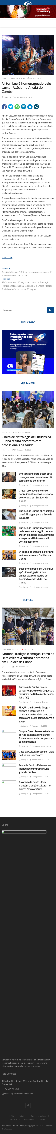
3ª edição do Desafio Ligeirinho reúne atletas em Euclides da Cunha (36, 555)
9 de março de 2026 (39, 726)
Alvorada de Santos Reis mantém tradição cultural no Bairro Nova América (35, 785)
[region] (28, 352)
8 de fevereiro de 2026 (40, 760)
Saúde (28, 433)
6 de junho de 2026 (21, 667)
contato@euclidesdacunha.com (18, 1093)
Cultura (19, 649)
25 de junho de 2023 (23, 97)
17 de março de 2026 (39, 702)
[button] (28, 11)
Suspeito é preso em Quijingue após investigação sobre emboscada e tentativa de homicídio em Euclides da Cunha (36, 575)
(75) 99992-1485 (11, 1089)
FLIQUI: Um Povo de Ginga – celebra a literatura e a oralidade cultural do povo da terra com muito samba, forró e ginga (36, 714)
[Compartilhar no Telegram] (30, 106)
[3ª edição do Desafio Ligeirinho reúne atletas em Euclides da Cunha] (9, 555)
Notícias (22, 1116)
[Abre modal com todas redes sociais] (36, 106)
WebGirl (43, 1119)
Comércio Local (28, 1119)
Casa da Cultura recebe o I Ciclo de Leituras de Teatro (36, 753)
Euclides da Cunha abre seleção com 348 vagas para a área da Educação (36, 514)
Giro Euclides (17, 433)
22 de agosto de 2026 (39, 587)
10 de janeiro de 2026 (40, 794)
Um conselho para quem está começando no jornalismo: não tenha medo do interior (36, 477)
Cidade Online (8, 78)
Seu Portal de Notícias (13, 1125)
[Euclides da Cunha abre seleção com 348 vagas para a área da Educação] (9, 514)
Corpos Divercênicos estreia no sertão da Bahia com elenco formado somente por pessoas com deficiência (36, 736)
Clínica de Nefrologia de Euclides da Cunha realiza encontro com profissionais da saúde (26, 441)
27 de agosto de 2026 (39, 522)
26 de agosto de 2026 (39, 546)
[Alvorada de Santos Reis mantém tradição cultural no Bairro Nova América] (9, 785)
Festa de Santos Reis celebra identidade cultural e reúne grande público (35, 769)
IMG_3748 (7, 257)
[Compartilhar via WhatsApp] (17, 106)
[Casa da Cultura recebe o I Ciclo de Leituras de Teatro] (9, 755)
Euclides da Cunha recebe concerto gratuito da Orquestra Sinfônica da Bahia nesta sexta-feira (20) (36, 692)
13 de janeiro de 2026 (40, 777)
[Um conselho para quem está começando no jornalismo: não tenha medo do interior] (9, 477)
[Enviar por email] (23, 106)
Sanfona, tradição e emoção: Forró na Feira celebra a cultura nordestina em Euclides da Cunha (28, 658)
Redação (7, 97)
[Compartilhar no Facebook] (4, 106)
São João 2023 (34, 78)
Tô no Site (13, 1119)
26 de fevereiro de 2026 (41, 746)
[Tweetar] (10, 106)
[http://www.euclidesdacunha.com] (28, 1)
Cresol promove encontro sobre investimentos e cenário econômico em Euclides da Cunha (36, 496)
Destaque (21, 78)
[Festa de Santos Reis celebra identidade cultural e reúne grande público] (9, 769)
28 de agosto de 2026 (22, 450)
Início (12, 1116)
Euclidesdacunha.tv (38, 1116)
